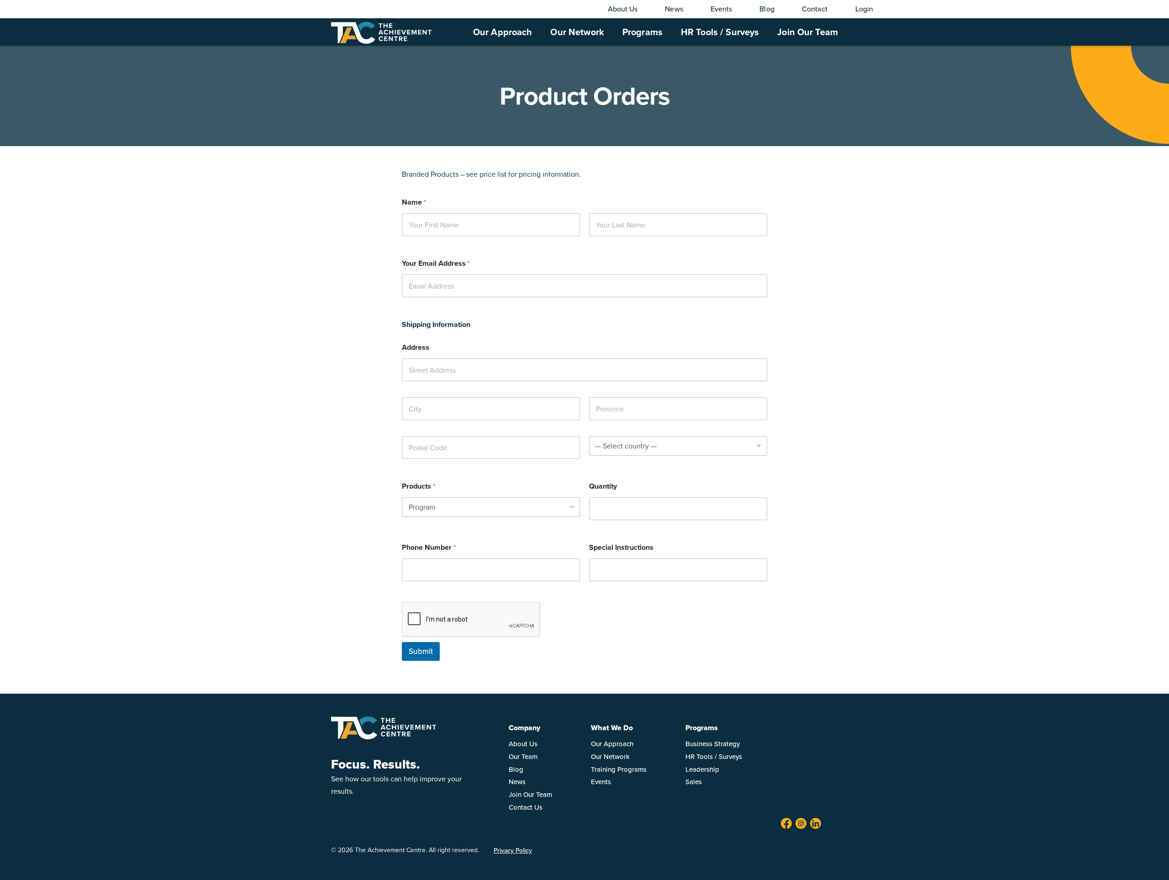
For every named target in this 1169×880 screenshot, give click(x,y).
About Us (623, 9)
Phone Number (429, 547)
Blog (766, 9)
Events (721, 9)
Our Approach (502, 31)
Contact (815, 9)
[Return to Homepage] (383, 737)
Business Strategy (712, 743)
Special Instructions (621, 547)
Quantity (603, 486)
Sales (693, 781)
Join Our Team (807, 31)
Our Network (577, 31)
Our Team (523, 756)
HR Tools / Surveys (720, 31)
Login (864, 9)
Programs (642, 31)
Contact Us (525, 807)
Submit (421, 651)
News (674, 9)
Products (418, 486)
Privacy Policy (513, 850)
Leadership (702, 769)
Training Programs (619, 769)
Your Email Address (436, 263)
